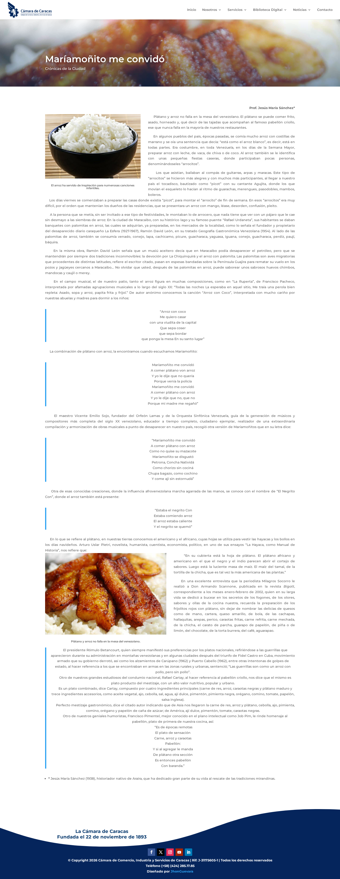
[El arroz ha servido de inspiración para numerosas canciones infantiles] (93, 177)
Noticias (299, 10)
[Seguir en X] (160, 852)
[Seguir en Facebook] (151, 852)
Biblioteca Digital (267, 10)
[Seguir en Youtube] (179, 852)
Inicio (191, 10)
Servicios (235, 10)
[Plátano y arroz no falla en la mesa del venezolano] (105, 633)
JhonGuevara (182, 871)
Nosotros (209, 10)
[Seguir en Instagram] (170, 852)
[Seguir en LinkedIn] (188, 852)
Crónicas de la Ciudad (65, 68)
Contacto (325, 10)
